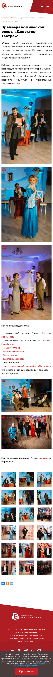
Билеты (43, 457)
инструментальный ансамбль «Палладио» (27, 366)
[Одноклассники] (7, 583)
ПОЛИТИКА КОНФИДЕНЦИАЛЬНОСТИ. (26, 635)
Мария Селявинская (13, 351)
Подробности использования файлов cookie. (32, 664)
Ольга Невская (11, 355)
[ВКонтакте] (3, 583)
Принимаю (26, 671)
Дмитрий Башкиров (13, 358)
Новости (14, 18)
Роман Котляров (11, 347)
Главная (4, 18)
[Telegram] (11, 583)
